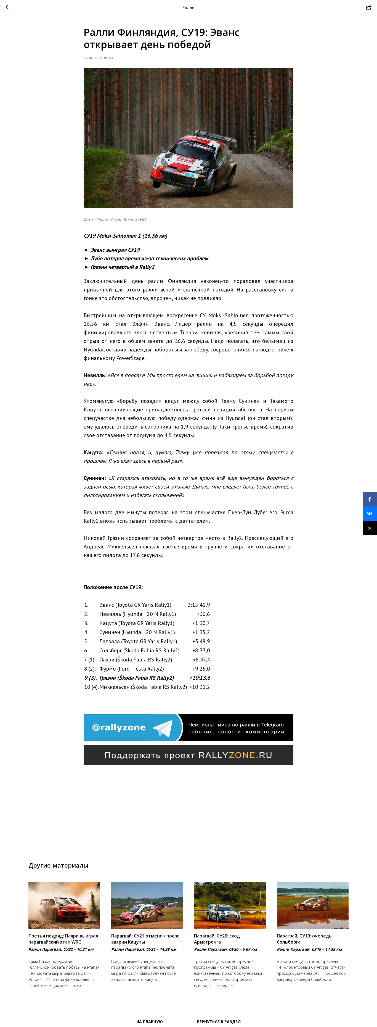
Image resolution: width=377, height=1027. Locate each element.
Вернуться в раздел (219, 1021)
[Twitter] (370, 528)
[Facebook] (370, 499)
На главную (149, 1021)
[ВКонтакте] (370, 513)
